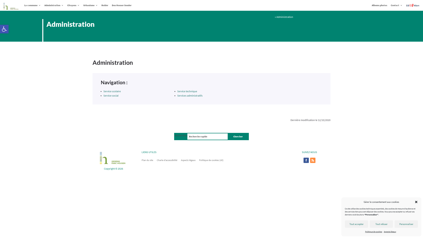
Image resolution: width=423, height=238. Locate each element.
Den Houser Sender (122, 5)
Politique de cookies (373, 231)
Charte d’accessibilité (167, 160)
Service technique (187, 91)
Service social (110, 95)
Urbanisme (89, 5)
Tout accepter (356, 224)
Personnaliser (406, 224)
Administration (52, 5)
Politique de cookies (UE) (211, 160)
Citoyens (71, 5)
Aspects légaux (390, 231)
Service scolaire (112, 91)
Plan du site (147, 160)
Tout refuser (381, 224)
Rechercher (181, 135)
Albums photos (379, 5)
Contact (395, 5)
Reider (104, 5)
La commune (31, 5)
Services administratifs (190, 95)
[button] (4, 29)
